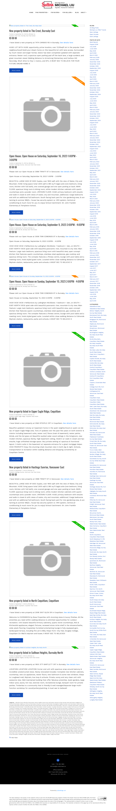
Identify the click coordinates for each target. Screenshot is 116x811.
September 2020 (95, 190)
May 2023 (93, 129)
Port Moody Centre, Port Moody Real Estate (55, 722)
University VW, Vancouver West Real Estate (32, 730)
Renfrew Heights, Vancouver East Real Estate (19, 724)
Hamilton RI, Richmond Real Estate (60, 715)
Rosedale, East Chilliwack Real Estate (76, 724)
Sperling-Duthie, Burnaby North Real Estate (71, 727)
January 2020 (94, 203)
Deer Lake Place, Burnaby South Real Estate (63, 709)
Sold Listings (94, 36)
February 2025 (94, 83)
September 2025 (95, 68)
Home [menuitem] (31, 12)
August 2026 (94, 44)
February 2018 (94, 253)
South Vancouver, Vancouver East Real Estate (26, 727)
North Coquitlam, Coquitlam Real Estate (26, 605)
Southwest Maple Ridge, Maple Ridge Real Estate (48, 727)
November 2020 (95, 185)
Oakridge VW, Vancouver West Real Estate (72, 721)
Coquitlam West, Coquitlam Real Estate (43, 709)
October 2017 (94, 261)
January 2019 (94, 229)
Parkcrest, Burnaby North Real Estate (35, 722)
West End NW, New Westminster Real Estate (44, 733)
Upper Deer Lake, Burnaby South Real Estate (53, 730)
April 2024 (93, 105)
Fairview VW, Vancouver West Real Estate (31, 712)
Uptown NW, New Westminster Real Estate (19, 731)
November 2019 (95, 207)
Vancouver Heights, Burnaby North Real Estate (41, 731)
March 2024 (94, 107)
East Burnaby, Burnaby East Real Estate (32, 711)
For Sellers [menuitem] (67, 12)
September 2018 (95, 238)
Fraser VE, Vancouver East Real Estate (18, 714)
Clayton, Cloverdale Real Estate (40, 708)
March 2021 (93, 177)
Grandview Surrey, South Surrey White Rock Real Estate (98, 461)
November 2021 (95, 166)
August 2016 (94, 292)
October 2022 (94, 144)
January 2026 (94, 59)
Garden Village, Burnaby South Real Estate (57, 714)
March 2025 (93, 81)
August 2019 (94, 214)
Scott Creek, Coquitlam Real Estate (18, 725)
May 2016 (93, 298)
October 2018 (94, 235)
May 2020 (93, 196)
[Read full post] (47, 27)
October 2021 (94, 168)
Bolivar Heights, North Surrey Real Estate (44, 702)
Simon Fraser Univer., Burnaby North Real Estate (59, 725)
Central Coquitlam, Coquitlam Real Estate (52, 707)
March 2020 (94, 198)
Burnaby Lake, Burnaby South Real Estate (52, 705)
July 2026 (93, 46)
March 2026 (93, 55)
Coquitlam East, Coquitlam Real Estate (24, 709)
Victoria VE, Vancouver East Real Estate (61, 731)
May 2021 (93, 172)
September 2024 (95, 94)
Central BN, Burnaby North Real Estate (33, 707)
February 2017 (94, 279)
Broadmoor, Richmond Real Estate (45, 704)
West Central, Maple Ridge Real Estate (24, 733)
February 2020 (94, 201)
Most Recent (94, 42)
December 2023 (95, 114)
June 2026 (93, 48)
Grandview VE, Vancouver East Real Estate (31, 715)
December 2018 (95, 231)
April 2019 (93, 222)
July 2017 (93, 268)
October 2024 (94, 92)
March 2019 (93, 225)
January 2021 (94, 181)
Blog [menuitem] (77, 12)
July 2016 (93, 294)
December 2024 (95, 88)
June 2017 (93, 270)
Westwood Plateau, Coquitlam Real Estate (65, 733)
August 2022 (94, 148)
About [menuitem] (83, 12)
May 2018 (93, 246)
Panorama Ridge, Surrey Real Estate (17, 722)
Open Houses (94, 34)
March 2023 (93, 133)
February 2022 (94, 162)
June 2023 (93, 127)
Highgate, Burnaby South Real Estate (67, 717)
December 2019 (95, 205)
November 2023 (95, 116)
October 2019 (94, 209)
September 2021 (95, 170)
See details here (66, 43)
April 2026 (93, 53)
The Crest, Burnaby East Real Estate (25, 35)
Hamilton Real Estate (46, 715)
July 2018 (93, 242)
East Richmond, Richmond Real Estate (51, 711)
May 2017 (93, 272)
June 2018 (93, 244)
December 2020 (95, 183)
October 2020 (94, 188)
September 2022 (95, 146)
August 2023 (94, 122)
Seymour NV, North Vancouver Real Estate (37, 725)
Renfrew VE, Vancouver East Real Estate (40, 724)
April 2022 (93, 157)
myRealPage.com (61, 790)
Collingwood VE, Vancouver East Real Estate (96, 393)
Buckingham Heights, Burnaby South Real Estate (64, 704)
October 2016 (94, 288)
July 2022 (93, 151)
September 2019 (95, 212)
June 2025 (93, 75)
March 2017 (93, 277)
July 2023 (93, 125)
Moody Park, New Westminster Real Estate (49, 720)
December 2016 (95, 283)
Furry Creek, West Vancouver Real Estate (37, 714)
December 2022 (95, 140)
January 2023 (94, 138)
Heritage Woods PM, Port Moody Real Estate (47, 717)
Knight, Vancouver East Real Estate (48, 718)
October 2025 (94, 66)
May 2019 (93, 220)
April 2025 (93, 79)
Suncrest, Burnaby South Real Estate (39, 728)
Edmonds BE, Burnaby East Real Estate (26, 229)
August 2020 (94, 192)
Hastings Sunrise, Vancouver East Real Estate (27, 164)
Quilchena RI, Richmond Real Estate (73, 722)
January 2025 (94, 85)
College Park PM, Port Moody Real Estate (58, 708)
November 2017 (95, 259)
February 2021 (94, 179)
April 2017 (93, 275)
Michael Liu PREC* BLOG (98, 30)
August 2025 (94, 70)
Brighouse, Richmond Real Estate (28, 704)
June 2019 (93, 218)
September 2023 (95, 120)
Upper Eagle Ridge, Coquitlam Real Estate (26, 416)
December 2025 (95, 62)
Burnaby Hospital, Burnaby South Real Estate (31, 705)
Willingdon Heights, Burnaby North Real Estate (29, 734)
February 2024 (94, 109)
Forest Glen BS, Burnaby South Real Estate (71, 712)
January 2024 (94, 111)
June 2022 (93, 153)
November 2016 (95, 285)
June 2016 (93, 296)
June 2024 (93, 101)
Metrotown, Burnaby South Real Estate (29, 720)
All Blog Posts (94, 28)
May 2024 (93, 103)
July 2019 (93, 216)
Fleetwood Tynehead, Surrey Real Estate (51, 712)
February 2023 (94, 135)
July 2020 (93, 194)
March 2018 (93, 251)
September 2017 (95, 264)
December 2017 (95, 257)
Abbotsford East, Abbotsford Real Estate (24, 702)
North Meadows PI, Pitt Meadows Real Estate (51, 721)
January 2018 (94, 255)
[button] (58, 760)
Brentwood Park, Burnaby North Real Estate (65, 702)
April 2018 (93, 248)
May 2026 (93, 51)
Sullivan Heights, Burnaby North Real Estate (27, 657)
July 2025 (93, 72)
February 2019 (94, 227)
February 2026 (94, 57)
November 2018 (95, 233)
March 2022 (93, 159)
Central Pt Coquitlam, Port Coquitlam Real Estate (21, 708)
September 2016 (95, 290)
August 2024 (94, 96)
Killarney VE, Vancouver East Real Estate (29, 718)
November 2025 (95, 64)
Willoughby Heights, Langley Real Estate (50, 734)
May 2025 (93, 77)
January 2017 (94, 281)
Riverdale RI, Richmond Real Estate (58, 724)
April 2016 (93, 301)
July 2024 (93, 99)
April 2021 (93, 175)
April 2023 (93, 131)
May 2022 (93, 155)
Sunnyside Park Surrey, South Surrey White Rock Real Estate (62, 728)
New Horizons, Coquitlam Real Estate (68, 720)
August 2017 (94, 266)
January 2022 (94, 164)
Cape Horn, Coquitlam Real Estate (70, 705)
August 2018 (94, 240)
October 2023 (94, 118)
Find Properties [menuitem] (41, 12)
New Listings (94, 32)
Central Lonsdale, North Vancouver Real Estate (74, 707)
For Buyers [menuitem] (55, 12)
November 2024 (95, 90)
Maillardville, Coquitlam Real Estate (65, 718)
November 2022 (95, 142)
